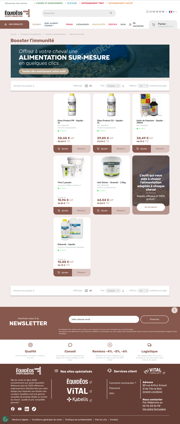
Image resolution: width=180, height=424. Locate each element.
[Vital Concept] (155, 371)
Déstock (113, 24)
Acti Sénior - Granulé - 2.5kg (111, 182)
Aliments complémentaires (55, 34)
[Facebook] (13, 409)
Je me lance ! (150, 207)
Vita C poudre (64, 182)
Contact (114, 419)
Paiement (114, 388)
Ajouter (65, 149)
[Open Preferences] (5, 419)
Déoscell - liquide (66, 244)
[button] (173, 11)
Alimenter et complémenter (31, 34)
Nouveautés (98, 24)
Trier (102, 85)
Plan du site (101, 419)
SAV (111, 393)
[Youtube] (20, 409)
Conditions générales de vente (47, 419)
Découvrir (81, 148)
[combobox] (74, 13)
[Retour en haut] (174, 310)
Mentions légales (20, 419)
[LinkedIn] (27, 409)
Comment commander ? (122, 383)
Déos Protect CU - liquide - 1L (110, 122)
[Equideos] (79, 381)
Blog (123, 24)
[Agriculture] (79, 391)
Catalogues (82, 24)
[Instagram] (34, 409)
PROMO (69, 24)
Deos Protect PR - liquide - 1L (71, 122)
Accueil (13, 34)
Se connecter (138, 24)
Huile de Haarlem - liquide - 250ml (150, 122)
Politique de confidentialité (78, 419)
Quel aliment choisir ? (51, 25)
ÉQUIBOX (36, 24)
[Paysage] (79, 400)
